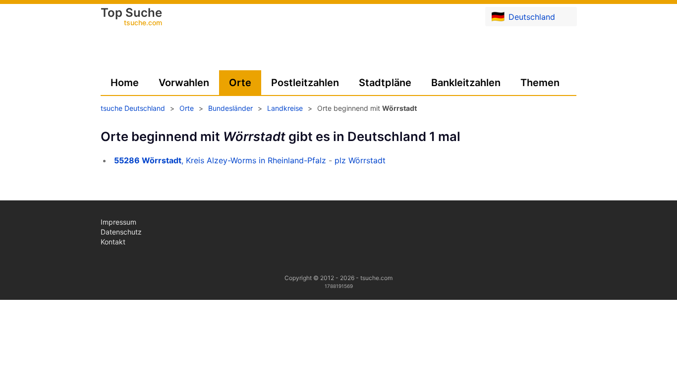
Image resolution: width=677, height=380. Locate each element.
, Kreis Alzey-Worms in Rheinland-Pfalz (220, 160)
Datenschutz (121, 232)
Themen (540, 83)
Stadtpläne (385, 83)
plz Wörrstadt (360, 160)
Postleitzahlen (305, 83)
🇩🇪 (523, 16)
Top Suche (131, 17)
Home (125, 83)
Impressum (118, 222)
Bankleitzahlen (466, 83)
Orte (240, 83)
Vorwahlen (184, 83)
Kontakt (113, 242)
